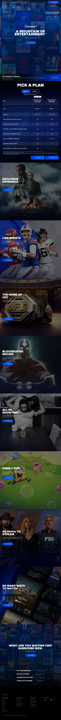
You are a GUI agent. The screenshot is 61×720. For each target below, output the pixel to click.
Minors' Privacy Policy (19, 704)
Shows (3, 700)
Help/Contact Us (33, 699)
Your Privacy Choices (19, 703)
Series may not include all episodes (13, 154)
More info (41, 677)
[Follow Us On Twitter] (48, 699)
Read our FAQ (40, 670)
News (3, 708)
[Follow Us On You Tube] (51, 699)
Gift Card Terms (19, 700)
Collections (4, 703)
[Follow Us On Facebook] (45, 699)
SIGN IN (44, 2)
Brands (3, 707)
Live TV (3, 704)
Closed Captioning (33, 700)
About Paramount (33, 704)
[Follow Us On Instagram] (54, 699)
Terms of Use (18, 699)
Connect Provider (40, 680)
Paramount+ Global (5, 711)
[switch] (30, 91)
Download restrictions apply (52, 153)
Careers (31, 703)
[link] (53, 2)
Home (3, 699)
